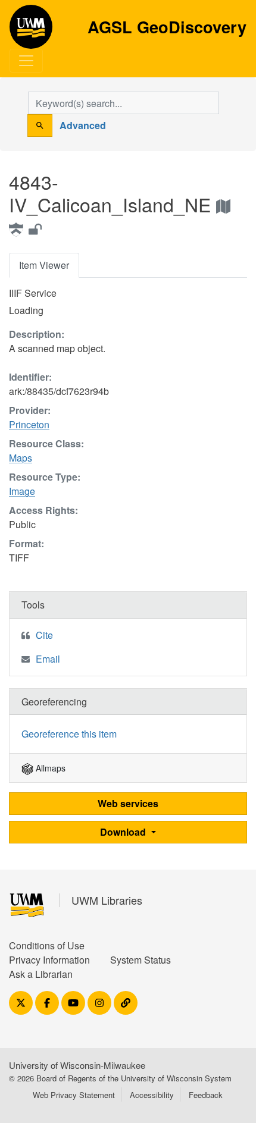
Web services (128, 803)
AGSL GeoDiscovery (31, 31)
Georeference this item (69, 734)
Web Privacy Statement (74, 1094)
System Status (140, 960)
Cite (44, 635)
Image (22, 491)
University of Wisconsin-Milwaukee (77, 1065)
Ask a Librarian (41, 974)
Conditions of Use (47, 945)
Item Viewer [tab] (44, 265)
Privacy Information (49, 960)
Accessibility (152, 1094)
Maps (20, 458)
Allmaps (49, 768)
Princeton (29, 424)
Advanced (83, 125)
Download (124, 832)
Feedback (206, 1094)
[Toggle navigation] (26, 61)
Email (48, 659)
